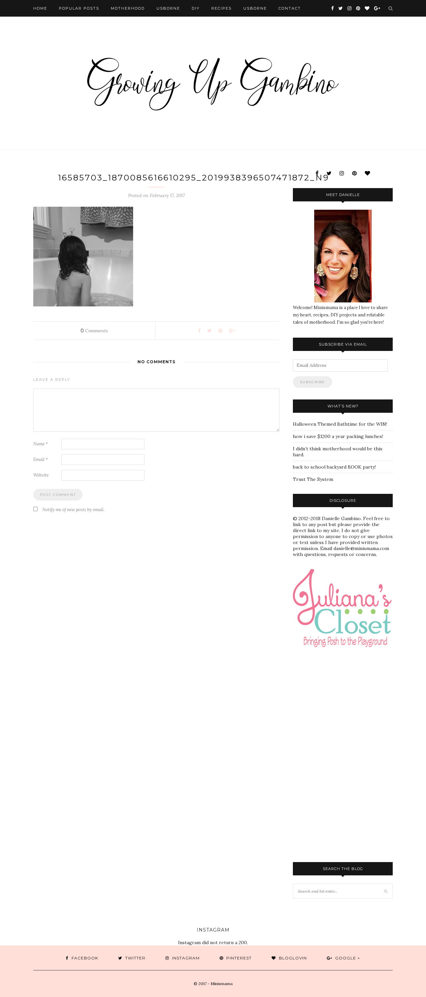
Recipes (221, 8)
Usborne (168, 8)
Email (40, 459)
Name (40, 444)
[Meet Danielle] (343, 256)
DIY (196, 8)
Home (40, 8)
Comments (94, 331)
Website (41, 475)
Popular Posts (79, 8)
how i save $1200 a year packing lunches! (338, 436)
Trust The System (313, 479)
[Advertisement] (359, 706)
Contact (290, 8)
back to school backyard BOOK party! (334, 467)
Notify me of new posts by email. (73, 509)
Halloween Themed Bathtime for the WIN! (340, 424)
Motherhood (128, 8)
